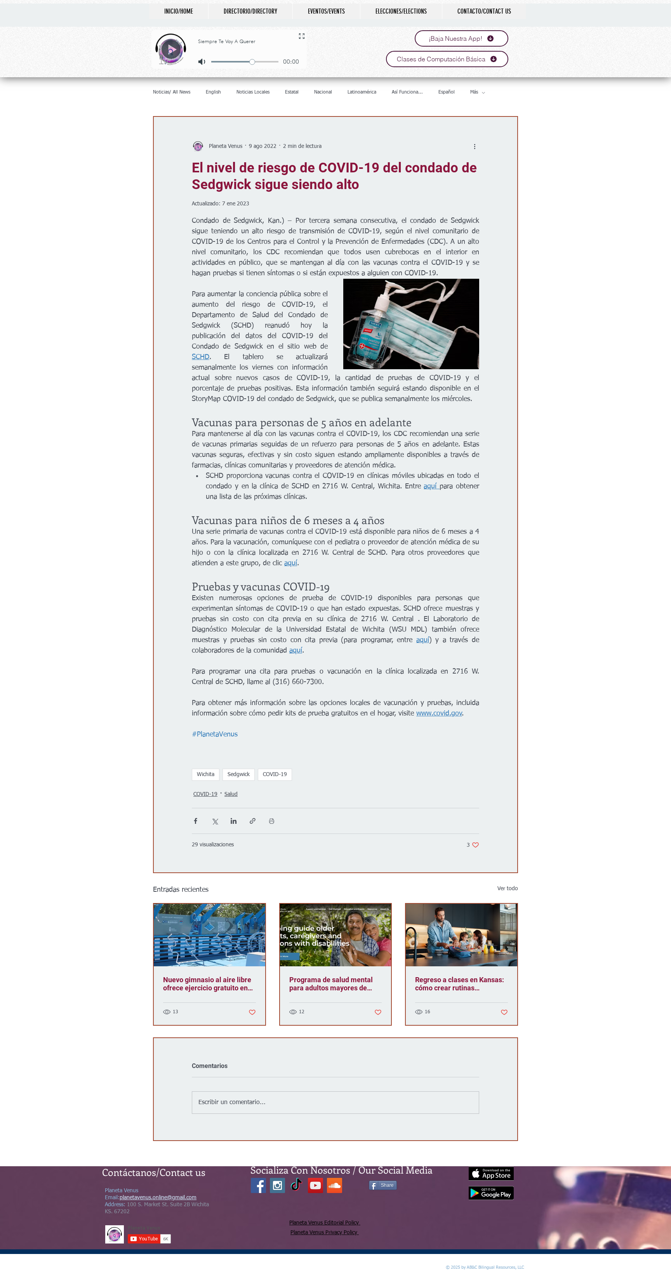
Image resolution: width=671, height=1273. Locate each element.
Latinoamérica (362, 92)
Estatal (292, 92)
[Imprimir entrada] (271, 821)
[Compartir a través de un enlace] (252, 821)
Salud (231, 794)
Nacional (323, 92)
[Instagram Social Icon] (277, 1185)
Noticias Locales (252, 92)
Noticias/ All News (171, 92)
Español (446, 92)
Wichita (205, 774)
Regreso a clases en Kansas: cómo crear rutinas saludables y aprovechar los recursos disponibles (459, 984)
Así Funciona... (407, 92)
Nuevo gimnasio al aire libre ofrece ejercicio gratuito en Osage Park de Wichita (207, 984)
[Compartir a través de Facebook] (195, 821)
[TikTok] (296, 1185)
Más (474, 92)
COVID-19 (275, 774)
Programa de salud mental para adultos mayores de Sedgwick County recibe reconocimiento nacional (331, 984)
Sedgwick (239, 774)
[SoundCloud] (334, 1185)
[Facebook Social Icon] (258, 1185)
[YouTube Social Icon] (315, 1185)
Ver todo (507, 888)
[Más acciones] (474, 146)
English (213, 92)
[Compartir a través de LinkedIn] (233, 821)
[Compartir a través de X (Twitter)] (214, 821)
